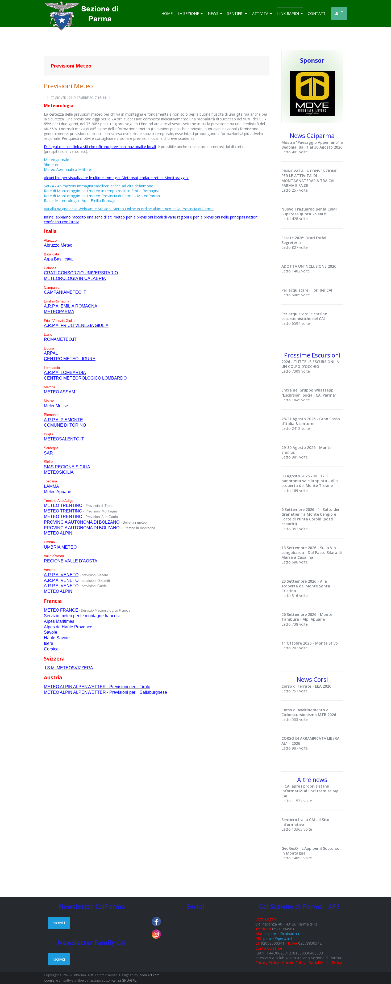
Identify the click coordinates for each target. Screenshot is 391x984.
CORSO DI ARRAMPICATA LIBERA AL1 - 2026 (310, 741)
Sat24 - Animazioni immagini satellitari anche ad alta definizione (98, 185)
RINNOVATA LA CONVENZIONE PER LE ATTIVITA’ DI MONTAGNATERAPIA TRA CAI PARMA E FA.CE (309, 178)
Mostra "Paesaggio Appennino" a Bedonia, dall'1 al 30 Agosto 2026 (312, 145)
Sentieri (235, 13)
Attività (260, 13)
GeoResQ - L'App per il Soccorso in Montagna (310, 851)
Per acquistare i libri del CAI (306, 290)
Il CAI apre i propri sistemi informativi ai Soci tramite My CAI (309, 791)
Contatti (317, 13)
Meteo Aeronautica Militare (67, 169)
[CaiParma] (84, 8)
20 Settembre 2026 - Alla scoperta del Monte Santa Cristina (305, 586)
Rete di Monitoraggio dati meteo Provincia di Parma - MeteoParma (102, 195)
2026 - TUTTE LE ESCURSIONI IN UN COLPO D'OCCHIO (310, 364)
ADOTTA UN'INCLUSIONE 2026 (308, 266)
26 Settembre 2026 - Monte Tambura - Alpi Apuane (306, 617)
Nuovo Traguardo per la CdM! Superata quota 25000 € (309, 211)
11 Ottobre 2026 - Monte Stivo (309, 643)
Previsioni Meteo (68, 85)
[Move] (312, 92)
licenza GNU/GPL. (124, 980)
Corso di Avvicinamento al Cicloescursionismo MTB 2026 (308, 712)
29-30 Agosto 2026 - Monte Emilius (306, 450)
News (213, 13)
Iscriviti (59, 922)
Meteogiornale (56, 159)
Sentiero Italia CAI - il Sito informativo (305, 822)
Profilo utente (339, 13)
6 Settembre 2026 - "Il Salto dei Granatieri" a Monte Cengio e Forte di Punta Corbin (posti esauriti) (310, 517)
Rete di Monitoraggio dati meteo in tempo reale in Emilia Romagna (101, 190)
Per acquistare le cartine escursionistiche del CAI (304, 316)
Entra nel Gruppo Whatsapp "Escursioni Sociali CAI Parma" (308, 392)
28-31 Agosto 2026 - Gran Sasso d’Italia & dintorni (310, 421)
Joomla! (49, 980)
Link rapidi (288, 13)
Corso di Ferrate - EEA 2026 (306, 686)
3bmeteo (52, 164)
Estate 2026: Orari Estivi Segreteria (303, 240)
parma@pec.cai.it (278, 938)
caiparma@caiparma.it (283, 933)
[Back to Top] (377, 962)
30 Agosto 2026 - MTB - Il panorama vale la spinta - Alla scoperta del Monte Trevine (309, 480)
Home (167, 13)
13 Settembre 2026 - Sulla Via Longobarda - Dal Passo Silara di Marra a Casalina (311, 552)
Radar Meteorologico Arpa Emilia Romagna (81, 200)
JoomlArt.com (149, 975)
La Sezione (189, 13)
